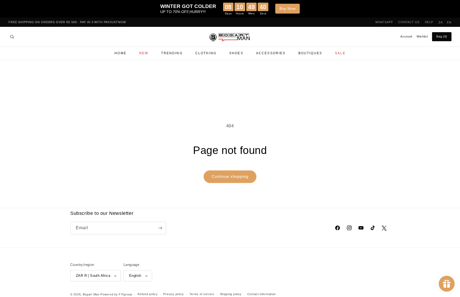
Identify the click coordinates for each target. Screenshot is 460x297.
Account (406, 36)
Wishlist (422, 36)
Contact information (261, 294)
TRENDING (171, 53)
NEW (143, 53)
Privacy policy (173, 294)
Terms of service (202, 294)
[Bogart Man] (230, 36)
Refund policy (148, 294)
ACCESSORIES (271, 53)
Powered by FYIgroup (116, 294)
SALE (340, 53)
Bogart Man (91, 294)
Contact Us (409, 22)
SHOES (236, 53)
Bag (441, 36)
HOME (120, 53)
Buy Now (287, 8)
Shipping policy (231, 294)
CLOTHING (205, 53)
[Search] (12, 36)
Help (429, 22)
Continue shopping (230, 176)
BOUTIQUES (310, 53)
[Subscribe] (160, 228)
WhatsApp (384, 22)
